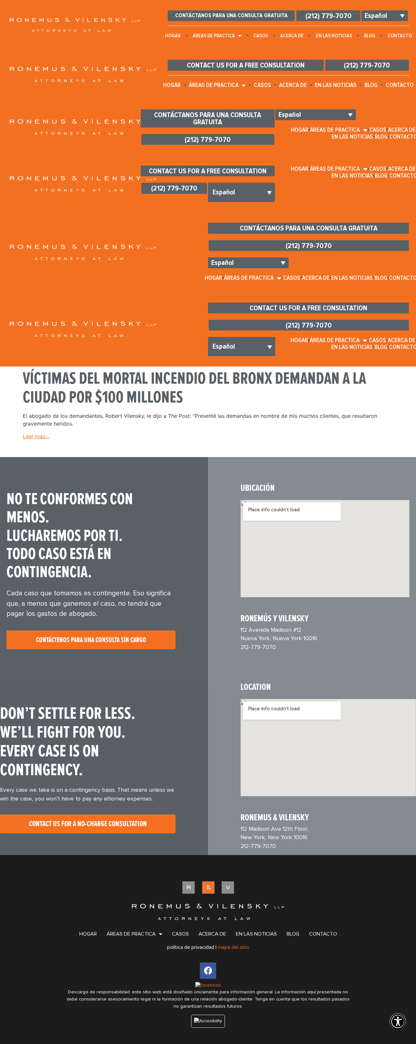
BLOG (369, 35)
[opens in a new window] (208, 971)
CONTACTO (323, 934)
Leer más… (36, 436)
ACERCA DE (292, 35)
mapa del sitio (233, 947)
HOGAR (172, 35)
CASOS (261, 35)
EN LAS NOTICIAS (334, 35)
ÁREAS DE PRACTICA (214, 35)
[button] (397, 1026)
